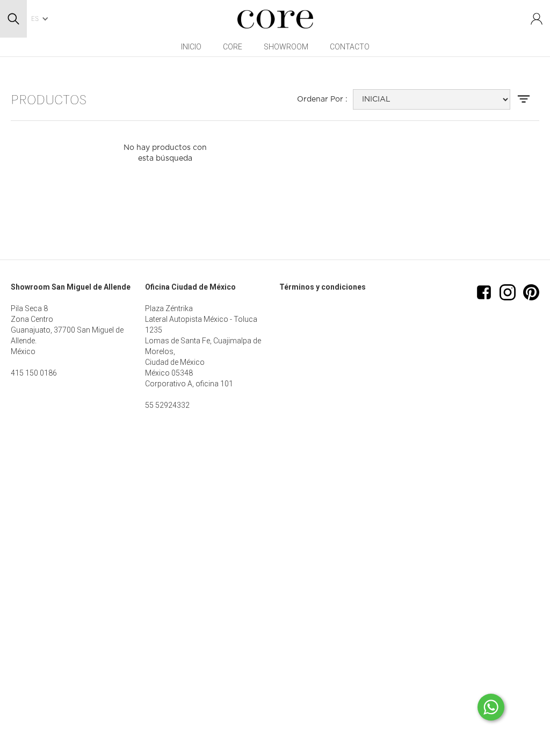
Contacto (350, 46)
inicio (191, 46)
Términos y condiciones (322, 287)
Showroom (286, 46)
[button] (43, 19)
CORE (232, 46)
